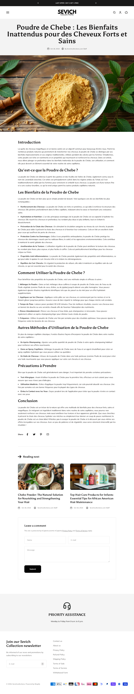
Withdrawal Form (60, 672)
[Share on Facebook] (27, 434)
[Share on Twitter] (34, 434)
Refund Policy (59, 654)
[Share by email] (47, 434)
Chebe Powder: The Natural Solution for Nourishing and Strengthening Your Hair (40, 498)
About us (57, 645)
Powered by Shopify (33, 684)
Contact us (57, 641)
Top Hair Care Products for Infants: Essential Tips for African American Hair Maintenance (92, 498)
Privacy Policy (67, 531)
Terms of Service (82, 531)
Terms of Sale (59, 663)
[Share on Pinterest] (41, 434)
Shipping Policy (59, 659)
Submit (33, 569)
